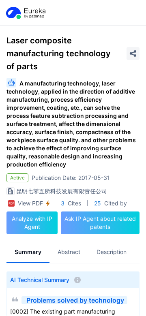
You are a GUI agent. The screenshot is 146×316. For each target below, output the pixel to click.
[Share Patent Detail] (133, 53)
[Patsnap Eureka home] (25, 13)
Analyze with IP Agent (32, 222)
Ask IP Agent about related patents (100, 222)
